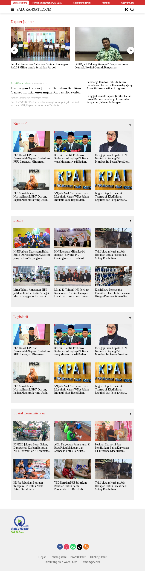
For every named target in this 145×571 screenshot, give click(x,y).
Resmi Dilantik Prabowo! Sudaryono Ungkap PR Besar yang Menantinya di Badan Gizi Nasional (71, 158)
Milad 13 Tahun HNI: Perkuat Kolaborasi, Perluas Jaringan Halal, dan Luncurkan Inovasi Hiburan (71, 293)
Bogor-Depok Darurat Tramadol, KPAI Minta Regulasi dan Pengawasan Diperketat (110, 196)
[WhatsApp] (73, 547)
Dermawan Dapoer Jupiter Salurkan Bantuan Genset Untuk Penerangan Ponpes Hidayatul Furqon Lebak (46, 92)
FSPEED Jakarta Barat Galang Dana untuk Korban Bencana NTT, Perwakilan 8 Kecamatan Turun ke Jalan (31, 448)
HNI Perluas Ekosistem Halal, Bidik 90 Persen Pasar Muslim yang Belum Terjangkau (31, 255)
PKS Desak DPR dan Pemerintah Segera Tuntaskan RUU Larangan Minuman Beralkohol (31, 158)
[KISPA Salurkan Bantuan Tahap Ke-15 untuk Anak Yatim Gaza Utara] (31, 469)
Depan (42, 557)
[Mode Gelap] (126, 9)
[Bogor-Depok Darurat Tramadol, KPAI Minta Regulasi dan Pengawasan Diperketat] (113, 180)
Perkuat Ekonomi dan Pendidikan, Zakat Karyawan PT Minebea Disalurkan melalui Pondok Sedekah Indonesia (112, 448)
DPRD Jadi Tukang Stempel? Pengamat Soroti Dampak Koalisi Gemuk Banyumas (102, 66)
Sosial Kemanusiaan (21, 83)
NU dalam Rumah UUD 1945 (36, 2)
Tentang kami (58, 557)
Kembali (95, 2)
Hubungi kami (98, 557)
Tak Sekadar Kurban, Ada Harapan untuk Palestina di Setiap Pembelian (111, 255)
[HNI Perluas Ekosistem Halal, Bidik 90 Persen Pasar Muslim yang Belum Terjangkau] (31, 238)
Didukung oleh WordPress (61, 562)
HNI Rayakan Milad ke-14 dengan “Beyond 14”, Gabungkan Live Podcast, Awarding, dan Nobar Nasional (69, 255)
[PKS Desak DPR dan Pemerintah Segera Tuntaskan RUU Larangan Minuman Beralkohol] (31, 141)
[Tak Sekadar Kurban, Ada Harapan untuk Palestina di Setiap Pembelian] (113, 238)
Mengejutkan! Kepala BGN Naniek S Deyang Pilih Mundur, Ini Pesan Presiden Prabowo (111, 158)
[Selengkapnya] (130, 125)
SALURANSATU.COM (33, 9)
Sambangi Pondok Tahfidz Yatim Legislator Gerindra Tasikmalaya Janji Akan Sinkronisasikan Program (110, 85)
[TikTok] (79, 547)
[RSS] (86, 547)
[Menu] (13, 9)
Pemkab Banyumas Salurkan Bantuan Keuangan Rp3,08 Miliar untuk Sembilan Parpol (39, 66)
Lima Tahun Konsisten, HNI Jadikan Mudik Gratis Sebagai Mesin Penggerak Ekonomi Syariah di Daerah (31, 293)
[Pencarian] (132, 9)
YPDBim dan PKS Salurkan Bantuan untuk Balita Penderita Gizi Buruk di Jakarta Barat (70, 486)
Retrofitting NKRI (71, 2)
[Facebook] (60, 547)
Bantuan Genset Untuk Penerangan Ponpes (29, 97)
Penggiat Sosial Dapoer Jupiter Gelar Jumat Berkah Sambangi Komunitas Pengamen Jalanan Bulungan (109, 99)
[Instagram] (66, 547)
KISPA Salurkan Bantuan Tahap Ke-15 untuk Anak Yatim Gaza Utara (28, 486)
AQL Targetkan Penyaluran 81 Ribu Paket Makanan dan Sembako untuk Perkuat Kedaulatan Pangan (72, 448)
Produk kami (78, 557)
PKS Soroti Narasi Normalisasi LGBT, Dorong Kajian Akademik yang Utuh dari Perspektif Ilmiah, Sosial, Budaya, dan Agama (31, 196)
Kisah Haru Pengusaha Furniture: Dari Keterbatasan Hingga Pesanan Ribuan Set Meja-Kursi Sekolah (112, 293)
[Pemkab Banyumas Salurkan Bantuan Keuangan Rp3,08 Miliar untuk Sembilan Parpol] (40, 44)
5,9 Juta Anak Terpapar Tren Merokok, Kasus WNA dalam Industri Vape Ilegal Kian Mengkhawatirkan (71, 196)
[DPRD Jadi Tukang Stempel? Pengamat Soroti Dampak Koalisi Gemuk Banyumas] (104, 44)
